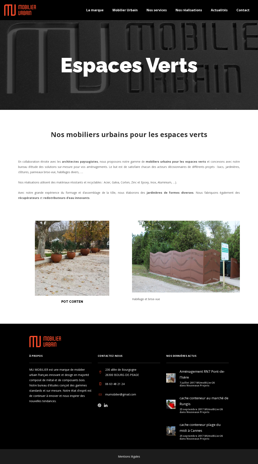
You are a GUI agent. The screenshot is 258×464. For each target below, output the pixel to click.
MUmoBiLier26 (205, 382)
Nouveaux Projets (197, 385)
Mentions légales (129, 456)
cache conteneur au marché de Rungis (204, 401)
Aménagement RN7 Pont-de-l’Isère (202, 374)
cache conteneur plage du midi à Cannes (200, 427)
